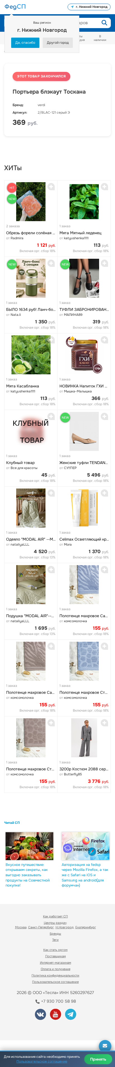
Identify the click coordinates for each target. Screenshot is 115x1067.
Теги (55, 940)
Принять (98, 1059)
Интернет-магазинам (55, 963)
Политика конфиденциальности (55, 975)
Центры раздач (55, 923)
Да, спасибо (25, 42)
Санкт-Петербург (41, 927)
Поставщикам (55, 956)
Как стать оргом (55, 950)
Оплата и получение (55, 969)
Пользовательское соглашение (55, 982)
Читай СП (12, 823)
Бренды (55, 934)
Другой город (58, 42)
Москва (21, 927)
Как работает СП (55, 916)
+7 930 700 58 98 (58, 1001)
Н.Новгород (65, 927)
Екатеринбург (85, 927)
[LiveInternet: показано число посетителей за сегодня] (25, 1028)
